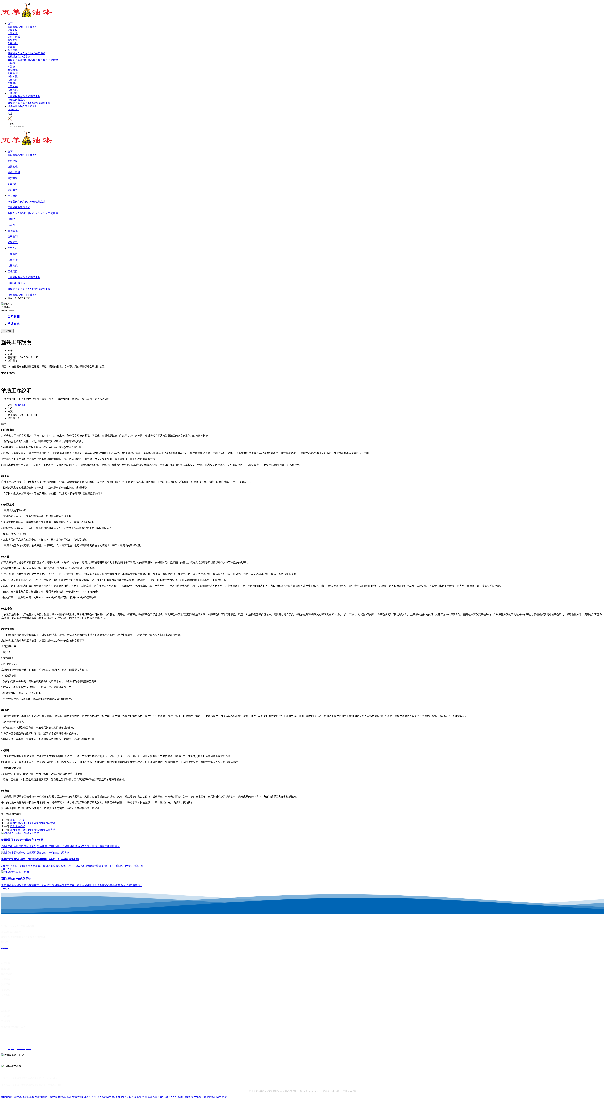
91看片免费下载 (197, 1097)
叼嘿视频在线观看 (217, 1097)
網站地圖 (6, 1097)
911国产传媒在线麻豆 (129, 1097)
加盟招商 (13, 79)
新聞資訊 (13, 70)
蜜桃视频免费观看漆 (19, 56)
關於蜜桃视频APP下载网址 (22, 27)
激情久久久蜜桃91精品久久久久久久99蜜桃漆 (33, 60)
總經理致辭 (14, 36)
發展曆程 (13, 46)
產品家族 (13, 50)
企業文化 (13, 33)
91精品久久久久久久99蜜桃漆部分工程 (29, 103)
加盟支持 (13, 86)
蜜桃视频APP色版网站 (70, 1097)
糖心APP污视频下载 (176, 1097)
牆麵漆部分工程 (16, 99)
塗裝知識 (13, 76)
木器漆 (11, 66)
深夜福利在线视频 (107, 1097)
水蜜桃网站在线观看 (46, 1097)
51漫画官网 (90, 1097)
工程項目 (13, 93)
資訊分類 (7, 331)
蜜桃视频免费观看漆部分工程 (24, 96)
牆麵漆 (11, 63)
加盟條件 (13, 83)
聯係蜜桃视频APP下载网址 (22, 106)
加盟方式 (13, 89)
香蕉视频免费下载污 (153, 1097)
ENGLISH (13, 109)
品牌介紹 (13, 30)
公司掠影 (13, 43)
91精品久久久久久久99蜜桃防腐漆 (26, 53)
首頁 (10, 23)
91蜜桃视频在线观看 (22, 1097)
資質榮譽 (13, 40)
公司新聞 (13, 73)
